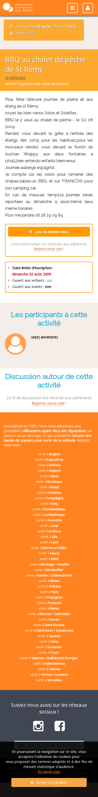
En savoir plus (49, 771)
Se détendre (15, 77)
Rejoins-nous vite (48, 248)
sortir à (49, 454)
